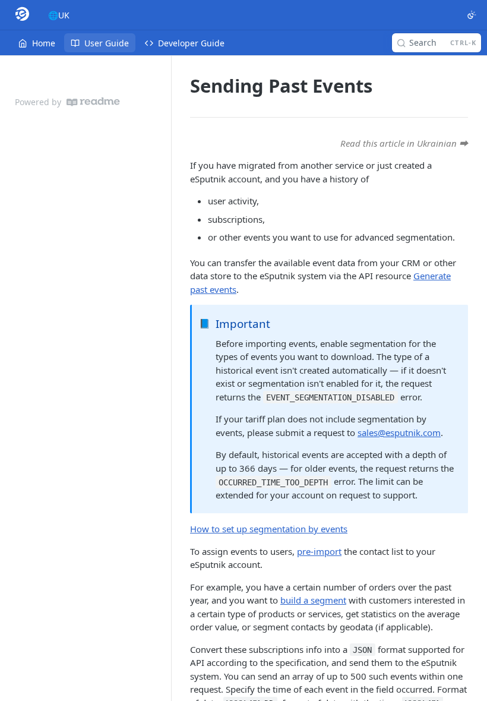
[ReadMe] (93, 101)
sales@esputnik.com (399, 432)
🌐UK (58, 15)
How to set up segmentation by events (268, 529)
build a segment (313, 600)
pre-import (319, 551)
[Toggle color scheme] (471, 14)
